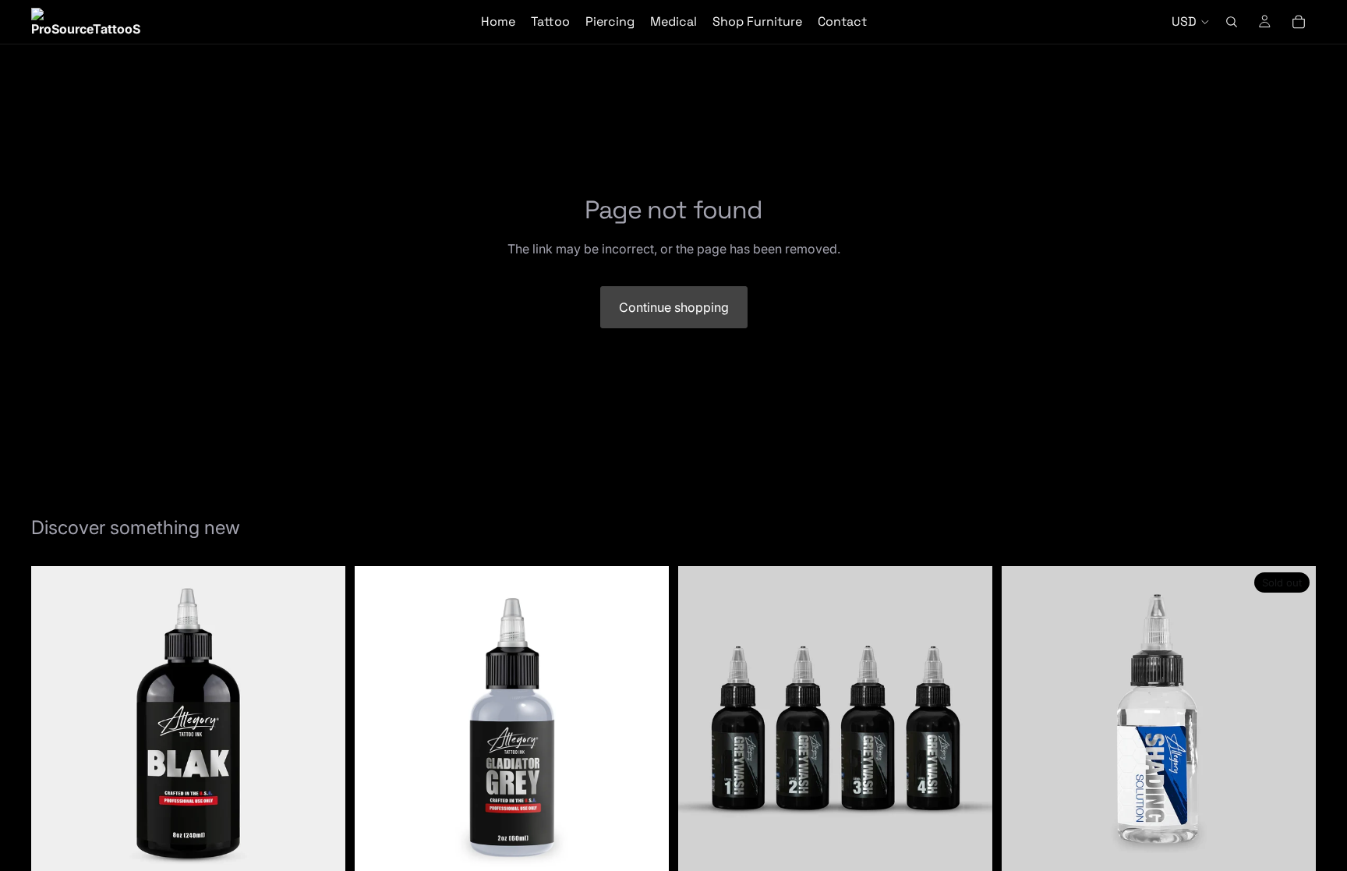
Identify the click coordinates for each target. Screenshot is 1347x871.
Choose (658, 856)
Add (334, 856)
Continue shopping (674, 307)
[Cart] (1299, 22)
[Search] (1231, 22)
